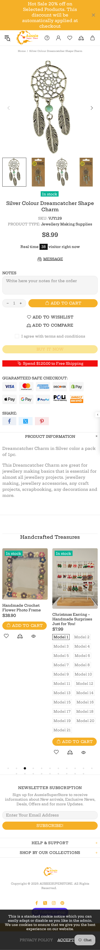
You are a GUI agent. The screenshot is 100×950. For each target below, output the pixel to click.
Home (22, 51)
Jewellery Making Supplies (66, 224)
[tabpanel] (25, 598)
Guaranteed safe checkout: (35, 378)
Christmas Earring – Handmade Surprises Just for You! (72, 619)
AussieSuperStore (26, 38)
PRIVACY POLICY (36, 940)
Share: (9, 413)
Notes (9, 273)
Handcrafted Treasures (50, 537)
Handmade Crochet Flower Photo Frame (21, 607)
